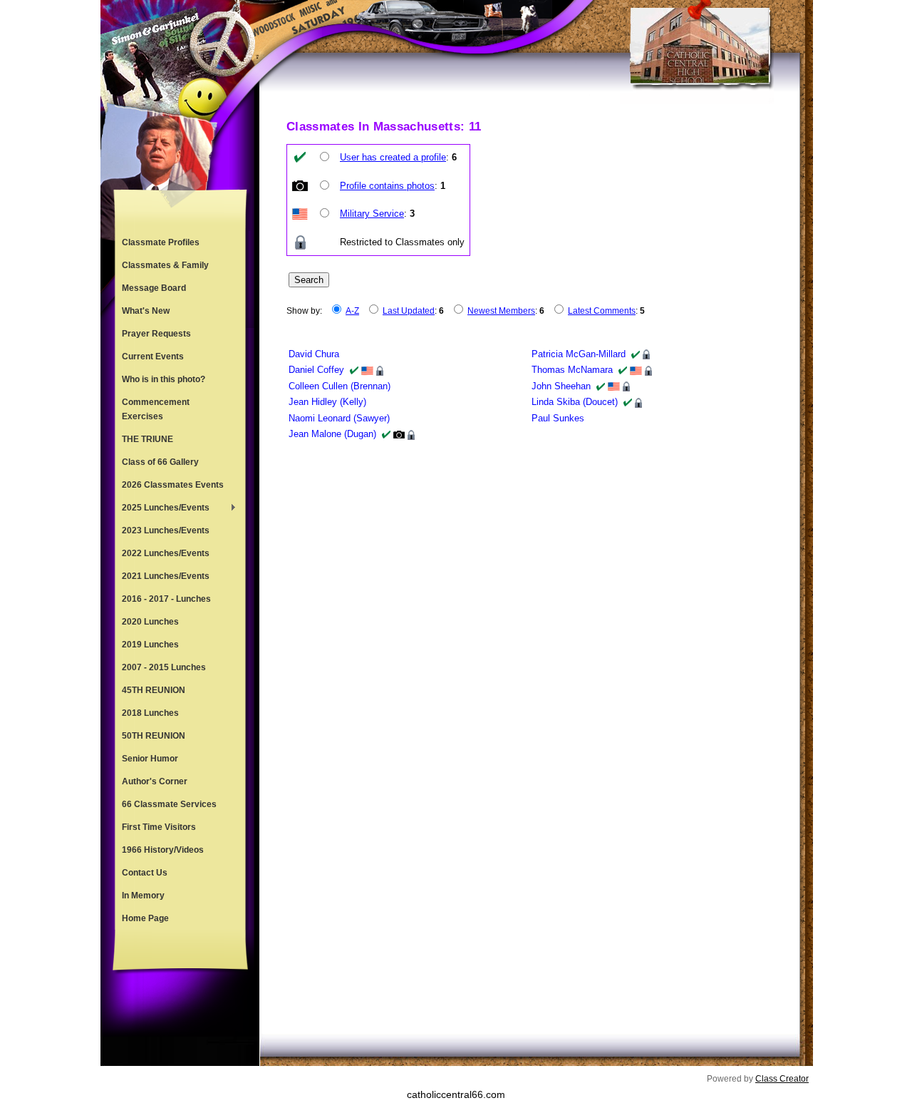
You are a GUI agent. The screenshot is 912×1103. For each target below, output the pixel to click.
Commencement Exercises (156, 409)
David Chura (314, 354)
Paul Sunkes (558, 418)
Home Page (145, 918)
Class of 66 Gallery (160, 462)
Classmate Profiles (161, 242)
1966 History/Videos (163, 850)
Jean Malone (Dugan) (332, 434)
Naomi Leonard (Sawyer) (339, 418)
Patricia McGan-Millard (579, 354)
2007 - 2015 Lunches (164, 667)
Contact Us (144, 873)
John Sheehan (561, 386)
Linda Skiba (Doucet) (575, 401)
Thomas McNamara (572, 369)
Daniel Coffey (316, 369)
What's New (146, 311)
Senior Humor (150, 759)
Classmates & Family (165, 265)
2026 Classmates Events (173, 485)
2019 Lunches (150, 645)
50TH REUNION (153, 736)
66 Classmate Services (169, 804)
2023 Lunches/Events (165, 530)
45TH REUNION (153, 690)
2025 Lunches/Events (162, 509)
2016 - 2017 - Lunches (166, 599)
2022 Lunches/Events (165, 553)
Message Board (154, 288)
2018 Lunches (150, 713)
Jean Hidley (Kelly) (327, 401)
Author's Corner (154, 781)
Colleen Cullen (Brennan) (339, 386)
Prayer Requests (156, 334)
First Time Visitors (159, 827)
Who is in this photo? (163, 379)
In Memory (143, 896)
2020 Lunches (150, 622)
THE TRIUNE (147, 439)
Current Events (153, 356)
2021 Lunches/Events (165, 576)
